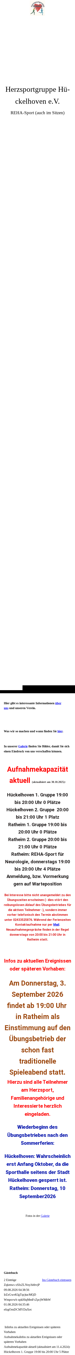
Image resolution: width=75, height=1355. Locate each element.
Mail (56, 924)
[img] (37, 354)
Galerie (23, 746)
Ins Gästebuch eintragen (56, 1280)
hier (60, 731)
